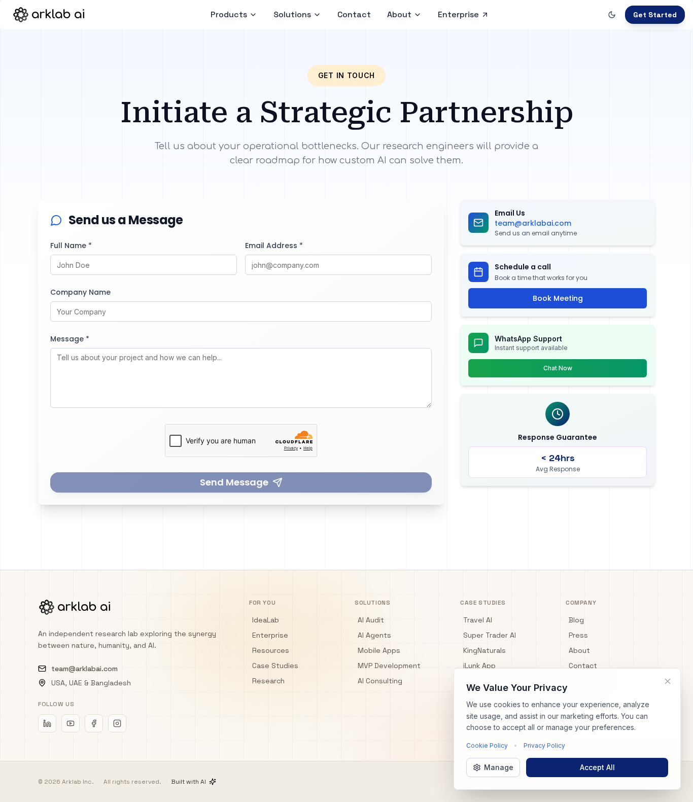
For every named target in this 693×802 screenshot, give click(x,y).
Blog (576, 619)
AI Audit (371, 619)
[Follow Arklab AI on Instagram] (117, 723)
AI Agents (374, 635)
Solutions (292, 14)
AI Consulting (380, 680)
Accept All (597, 767)
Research (268, 680)
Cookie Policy (487, 745)
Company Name (80, 292)
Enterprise (270, 635)
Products (229, 14)
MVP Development (389, 665)
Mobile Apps (379, 650)
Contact (583, 665)
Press (578, 635)
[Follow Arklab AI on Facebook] (94, 723)
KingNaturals (484, 650)
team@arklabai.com (84, 668)
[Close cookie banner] (667, 681)
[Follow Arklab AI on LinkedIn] (47, 723)
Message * (69, 339)
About (399, 14)
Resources (270, 650)
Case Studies (275, 665)
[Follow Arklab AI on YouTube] (70, 723)
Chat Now (557, 368)
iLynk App (479, 665)
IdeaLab (265, 619)
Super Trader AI (489, 635)
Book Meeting (558, 298)
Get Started (655, 14)
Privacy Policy (544, 745)
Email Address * (274, 245)
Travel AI (477, 619)
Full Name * (71, 245)
